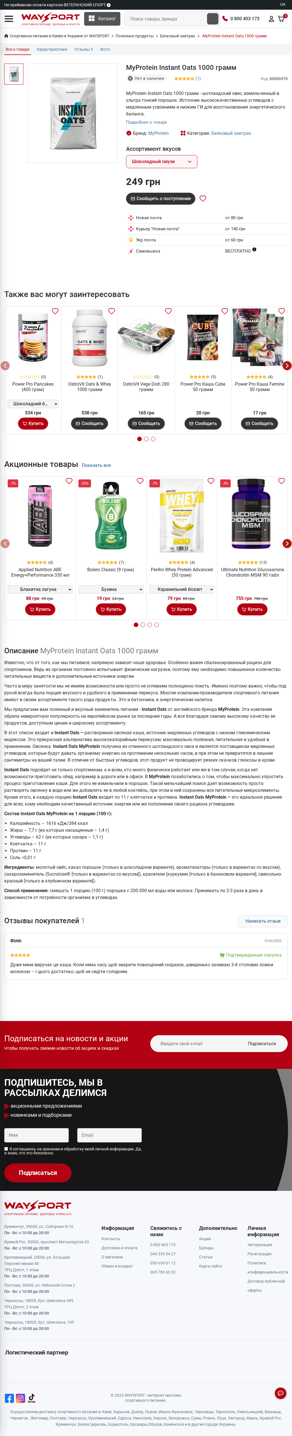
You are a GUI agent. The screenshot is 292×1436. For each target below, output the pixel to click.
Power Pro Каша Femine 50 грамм (259, 386)
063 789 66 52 (163, 1272)
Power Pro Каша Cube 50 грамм (203, 386)
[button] (9, 19)
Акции (205, 1238)
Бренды (206, 1248)
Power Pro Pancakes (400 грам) (33, 386)
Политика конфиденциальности (268, 1267)
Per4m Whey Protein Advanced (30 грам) (182, 572)
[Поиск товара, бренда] (212, 19)
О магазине (112, 1257)
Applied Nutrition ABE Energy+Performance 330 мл (40, 572)
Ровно (209, 1418)
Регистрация (259, 1254)
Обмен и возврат (117, 1266)
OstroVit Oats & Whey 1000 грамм (89, 386)
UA (282, 4)
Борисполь (118, 1424)
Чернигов (19, 1418)
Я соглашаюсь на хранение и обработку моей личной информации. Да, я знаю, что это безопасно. (73, 1151)
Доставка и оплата (119, 1248)
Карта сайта (210, 1266)
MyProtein (158, 133)
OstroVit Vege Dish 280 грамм (146, 386)
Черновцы (204, 1411)
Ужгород (236, 1418)
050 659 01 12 (163, 1263)
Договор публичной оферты (266, 1286)
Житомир (39, 1418)
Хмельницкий (250, 1411)
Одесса (124, 1418)
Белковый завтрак (231, 133)
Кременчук (66, 1424)
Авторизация (260, 1244)
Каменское (174, 1424)
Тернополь (226, 1411)
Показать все (96, 465)
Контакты (111, 1238)
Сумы (196, 1418)
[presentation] (5, 365)
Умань (252, 1418)
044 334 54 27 (163, 1254)
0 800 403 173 (244, 18)
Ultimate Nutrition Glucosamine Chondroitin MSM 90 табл (252, 572)
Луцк (221, 1418)
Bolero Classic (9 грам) (110, 569)
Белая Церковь (92, 1424)
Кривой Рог (270, 1418)
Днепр (137, 1411)
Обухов (155, 1424)
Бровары (138, 1424)
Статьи (205, 1257)
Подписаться (262, 1043)
